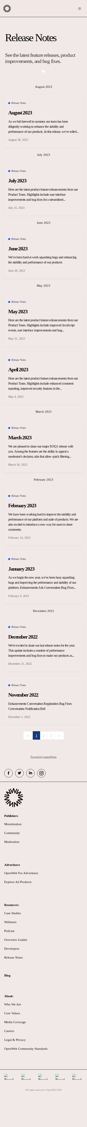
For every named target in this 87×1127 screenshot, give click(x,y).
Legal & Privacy (15, 1040)
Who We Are (12, 1004)
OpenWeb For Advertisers (21, 873)
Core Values (12, 1013)
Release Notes (13, 957)
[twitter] (19, 773)
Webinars (10, 922)
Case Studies (12, 913)
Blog (7, 975)
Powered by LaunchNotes (44, 756)
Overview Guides (15, 939)
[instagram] (41, 773)
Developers (11, 948)
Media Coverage (15, 1022)
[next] (59, 735)
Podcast (9, 931)
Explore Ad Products (17, 882)
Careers (9, 1031)
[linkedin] (30, 773)
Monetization (13, 824)
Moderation (11, 842)
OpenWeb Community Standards (26, 1048)
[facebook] (8, 773)
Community (12, 833)
